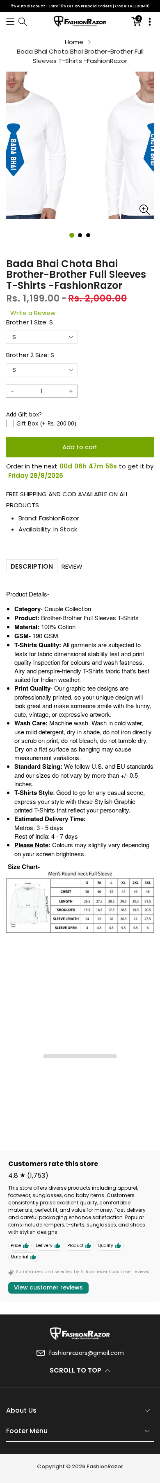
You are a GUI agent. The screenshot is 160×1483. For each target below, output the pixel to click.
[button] (10, 21)
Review (72, 566)
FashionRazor (59, 518)
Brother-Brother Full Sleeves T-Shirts (90, 617)
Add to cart (80, 447)
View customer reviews (48, 1287)
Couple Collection (67, 608)
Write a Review (32, 312)
